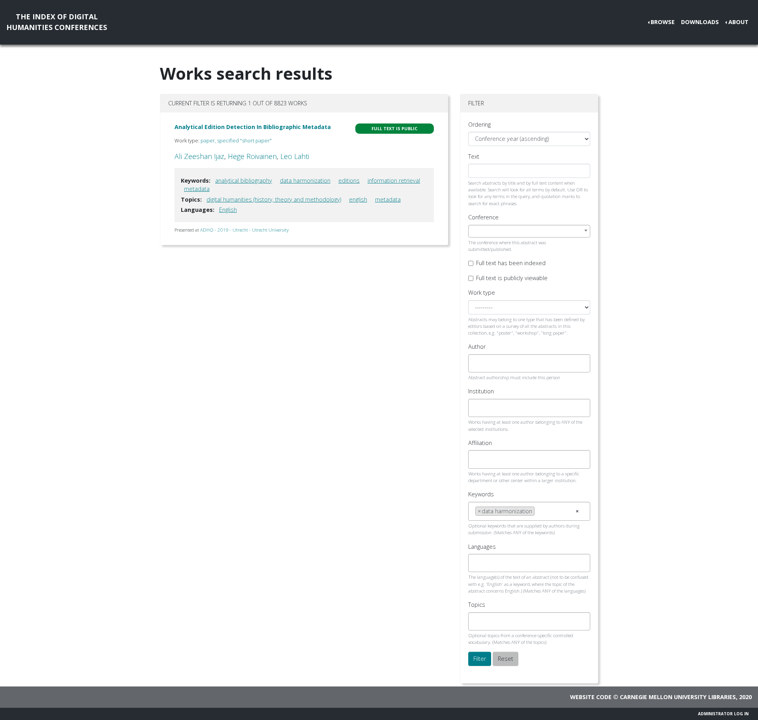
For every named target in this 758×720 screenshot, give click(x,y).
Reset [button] (505, 658)
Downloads (700, 22)
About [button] (738, 22)
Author (477, 346)
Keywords (481, 494)
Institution (481, 391)
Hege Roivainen (252, 156)
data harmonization (305, 180)
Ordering (479, 124)
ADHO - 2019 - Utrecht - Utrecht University (244, 230)
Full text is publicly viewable (512, 278)
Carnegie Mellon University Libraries (678, 697)
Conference (483, 217)
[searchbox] (477, 363)
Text (473, 156)
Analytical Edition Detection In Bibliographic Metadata (252, 127)
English (228, 209)
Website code (591, 697)
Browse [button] (663, 22)
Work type (481, 292)
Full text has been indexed (511, 263)
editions (349, 180)
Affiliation (480, 443)
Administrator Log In (723, 713)
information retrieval (394, 180)
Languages (482, 546)
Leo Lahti (294, 156)
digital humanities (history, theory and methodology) (273, 199)
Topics (476, 604)
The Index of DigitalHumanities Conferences (56, 22)
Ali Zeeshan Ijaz (199, 156)
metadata (197, 189)
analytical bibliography (243, 180)
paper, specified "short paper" (236, 140)
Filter (479, 658)
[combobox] (529, 231)
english (358, 199)
